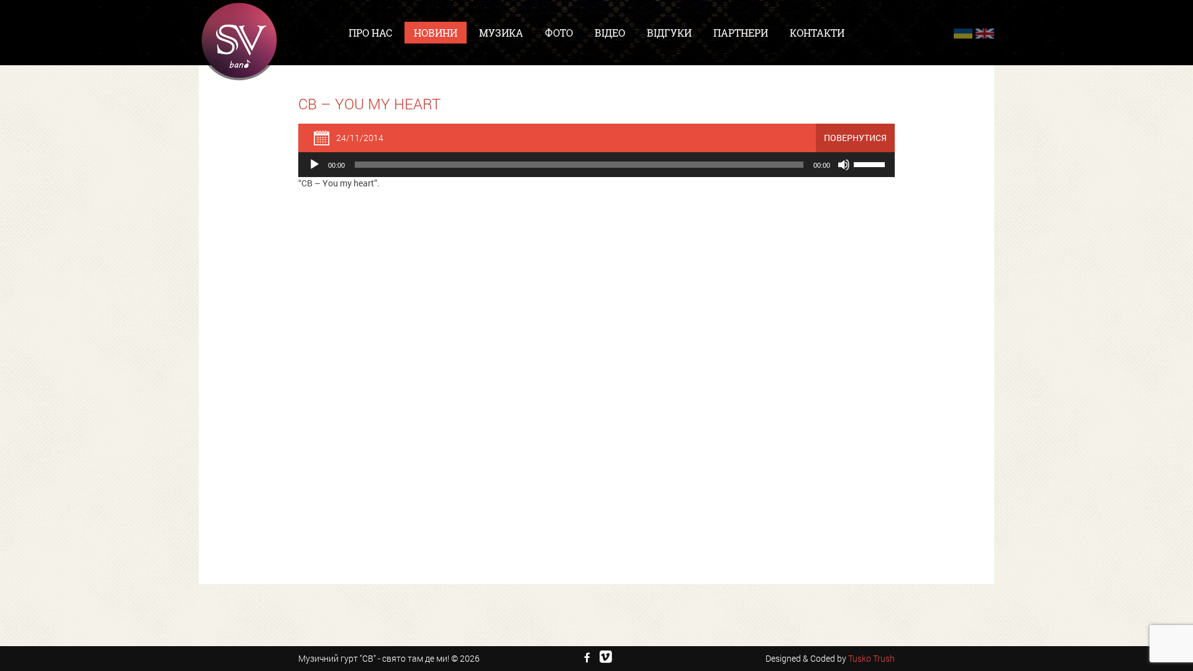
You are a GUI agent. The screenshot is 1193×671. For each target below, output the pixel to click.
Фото (559, 32)
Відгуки (669, 32)
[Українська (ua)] (963, 34)
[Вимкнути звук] (844, 164)
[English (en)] (985, 34)
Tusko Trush (871, 658)
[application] (596, 164)
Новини (435, 32)
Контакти (817, 32)
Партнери (740, 32)
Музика (501, 32)
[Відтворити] (314, 164)
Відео (610, 32)
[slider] (871, 163)
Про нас (370, 32)
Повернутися (855, 138)
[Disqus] (596, 357)
